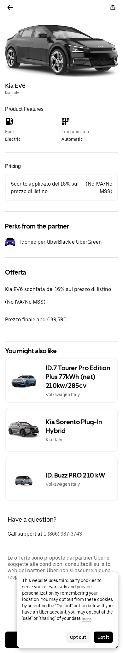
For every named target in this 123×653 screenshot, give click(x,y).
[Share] (112, 7)
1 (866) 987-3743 (63, 534)
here (86, 618)
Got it (103, 637)
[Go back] (10, 7)
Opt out (78, 637)
